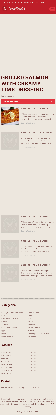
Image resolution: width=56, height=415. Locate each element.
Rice (29, 318)
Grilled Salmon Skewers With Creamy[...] (36, 134)
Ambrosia (5, 361)
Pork (30, 315)
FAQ (52, 404)
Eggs (3, 330)
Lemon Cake (6, 373)
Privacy (28, 406)
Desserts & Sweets (9, 327)
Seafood (31, 324)
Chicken (4, 324)
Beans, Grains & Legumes (12, 312)
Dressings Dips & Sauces (38, 333)
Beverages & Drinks (9, 318)
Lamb (3, 333)
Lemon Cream (7, 364)
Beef (3, 315)
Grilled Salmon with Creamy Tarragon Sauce (36, 242)
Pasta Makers (33, 387)
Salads (30, 321)
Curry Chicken (7, 370)
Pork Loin (5, 358)
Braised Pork (6, 355)
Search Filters (11, 101)
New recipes (6, 352)
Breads (4, 321)
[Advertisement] (28, 42)
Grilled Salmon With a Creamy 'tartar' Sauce (35, 266)
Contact (37, 411)
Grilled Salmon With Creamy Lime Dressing (35, 217)
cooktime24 (5, 2)
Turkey (31, 330)
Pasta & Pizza (33, 312)
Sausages (32, 336)
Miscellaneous (7, 336)
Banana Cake (6, 367)
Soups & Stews (34, 327)
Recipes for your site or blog (12, 387)
